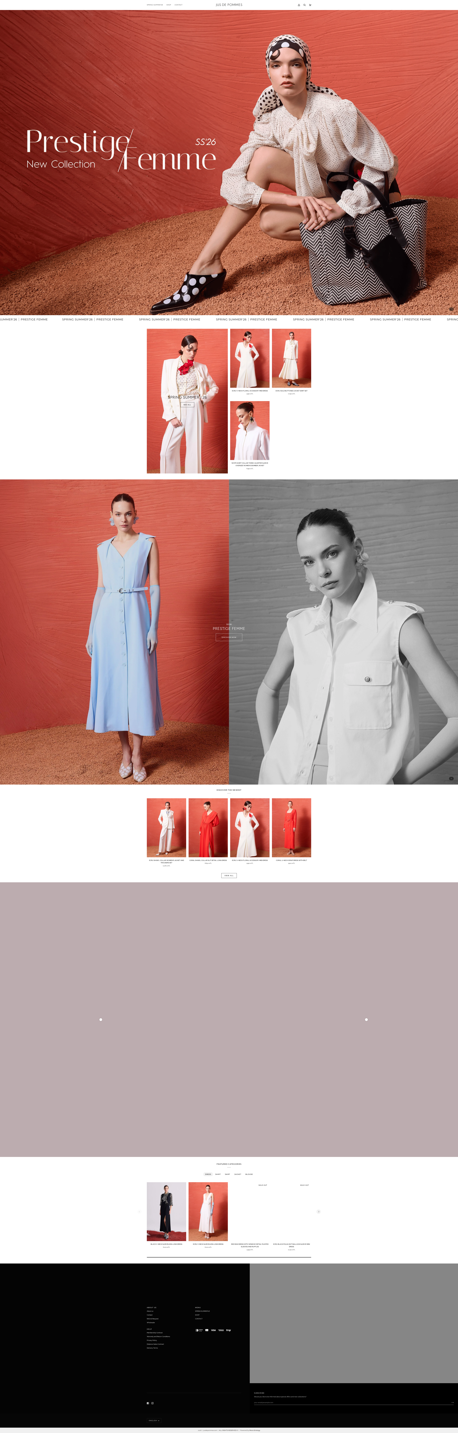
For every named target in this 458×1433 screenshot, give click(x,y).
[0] (100, 1019)
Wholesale (151, 1322)
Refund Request (152, 1319)
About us (150, 1311)
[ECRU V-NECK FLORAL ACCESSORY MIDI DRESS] (250, 358)
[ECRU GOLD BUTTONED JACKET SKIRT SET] (291, 358)
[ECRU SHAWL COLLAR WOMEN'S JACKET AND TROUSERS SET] (166, 827)
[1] (366, 1019)
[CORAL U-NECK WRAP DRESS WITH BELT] (291, 827)
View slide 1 (451, 778)
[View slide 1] (229, 162)
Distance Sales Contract (155, 1344)
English (153, 1420)
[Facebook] (148, 1403)
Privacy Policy (152, 1340)
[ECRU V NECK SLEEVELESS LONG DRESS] (208, 1211)
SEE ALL (187, 405)
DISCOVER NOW (229, 637)
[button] (169, 5)
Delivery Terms (152, 1348)
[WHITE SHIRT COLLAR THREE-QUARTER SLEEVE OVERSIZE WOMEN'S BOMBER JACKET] (250, 430)
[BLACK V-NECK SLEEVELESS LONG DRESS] (166, 1211)
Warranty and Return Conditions (158, 1336)
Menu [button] (198, 1307)
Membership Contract (155, 1333)
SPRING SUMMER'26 (202, 1311)
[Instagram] (152, 1403)
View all (229, 875)
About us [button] (151, 1307)
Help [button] (149, 1329)
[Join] (450, 1403)
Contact (149, 1315)
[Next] (318, 1212)
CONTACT (199, 1319)
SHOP (197, 1315)
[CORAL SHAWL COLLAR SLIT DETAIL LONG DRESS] (208, 827)
